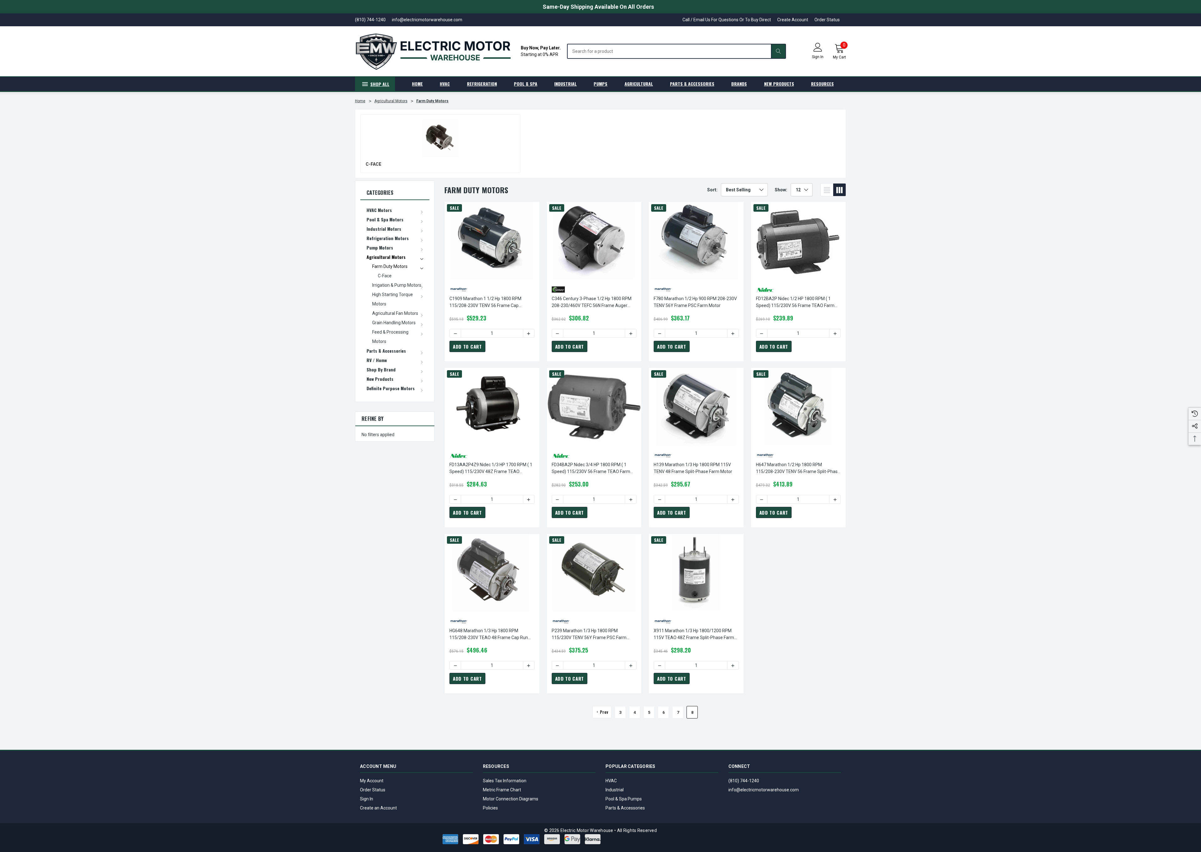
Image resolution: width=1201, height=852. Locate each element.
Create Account (792, 19)
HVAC (611, 780)
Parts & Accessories (625, 807)
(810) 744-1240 (743, 780)
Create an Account (378, 807)
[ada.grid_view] (839, 190)
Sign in (817, 57)
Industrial (615, 789)
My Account (371, 780)
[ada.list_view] (827, 190)
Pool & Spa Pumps (624, 798)
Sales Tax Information (504, 780)
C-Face (373, 164)
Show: (781, 190)
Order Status (827, 19)
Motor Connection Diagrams (510, 798)
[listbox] (744, 189)
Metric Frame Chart (502, 789)
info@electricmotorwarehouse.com (763, 789)
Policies (490, 807)
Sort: (712, 190)
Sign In (366, 798)
